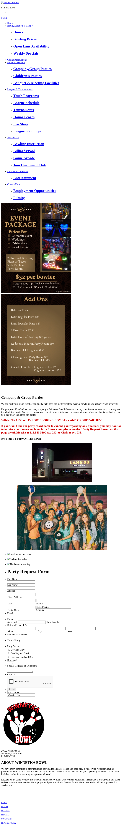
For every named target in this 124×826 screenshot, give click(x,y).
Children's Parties (27, 76)
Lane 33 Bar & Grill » (17, 171)
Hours (18, 32)
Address (11, 591)
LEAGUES (5, 811)
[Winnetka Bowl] (10, 2)
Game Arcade (24, 158)
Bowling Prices (25, 39)
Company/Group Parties (32, 69)
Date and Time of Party (18, 625)
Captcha (11, 674)
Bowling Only (17, 649)
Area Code (12, 622)
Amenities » (13, 137)
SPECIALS (5, 815)
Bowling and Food (20, 653)
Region (39, 603)
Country (40, 610)
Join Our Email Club (29, 165)
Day (40, 631)
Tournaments (23, 110)
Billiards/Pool (24, 151)
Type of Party (13, 640)
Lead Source (13, 692)
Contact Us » (13, 184)
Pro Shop (20, 124)
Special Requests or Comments (22, 665)
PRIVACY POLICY (8, 823)
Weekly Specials (25, 53)
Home (10, 23)
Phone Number (53, 622)
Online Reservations (17, 59)
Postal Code (13, 610)
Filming (19, 198)
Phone (10, 619)
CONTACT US (7, 819)
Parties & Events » (16, 62)
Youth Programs (26, 96)
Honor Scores (23, 117)
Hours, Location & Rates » (20, 25)
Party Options (13, 646)
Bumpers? (12, 660)
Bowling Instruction (28, 144)
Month (11, 631)
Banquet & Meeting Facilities (36, 83)
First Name (12, 579)
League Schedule (26, 103)
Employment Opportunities (34, 191)
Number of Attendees (17, 634)
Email (10, 613)
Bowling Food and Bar (22, 657)
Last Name (12, 585)
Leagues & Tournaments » (20, 89)
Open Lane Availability (31, 46)
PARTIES (4, 807)
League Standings (27, 131)
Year (70, 631)
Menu (4, 18)
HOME (4, 803)
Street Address (14, 597)
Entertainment (24, 178)
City (10, 603)
